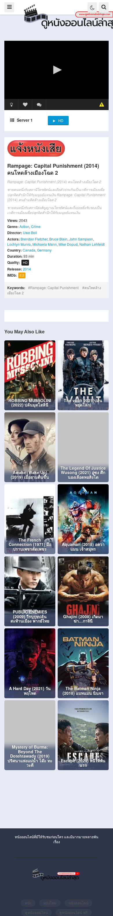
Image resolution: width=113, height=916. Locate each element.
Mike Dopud (68, 244)
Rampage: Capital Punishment (54, 287)
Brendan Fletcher (34, 238)
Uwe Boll (30, 232)
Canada (29, 249)
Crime (36, 226)
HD (60, 120)
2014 (27, 268)
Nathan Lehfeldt (92, 244)
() (39, 104)
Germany (44, 249)
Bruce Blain (58, 238)
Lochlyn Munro (19, 244)
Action (24, 226)
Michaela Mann (44, 244)
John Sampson (81, 238)
